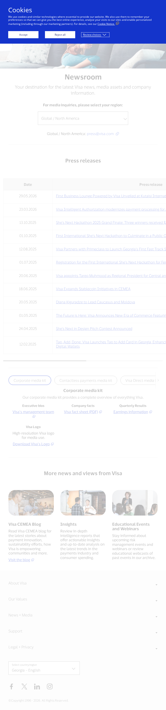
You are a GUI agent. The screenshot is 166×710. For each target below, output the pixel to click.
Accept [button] (23, 35)
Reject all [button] (60, 35)
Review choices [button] (92, 35)
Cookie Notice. (106, 24)
